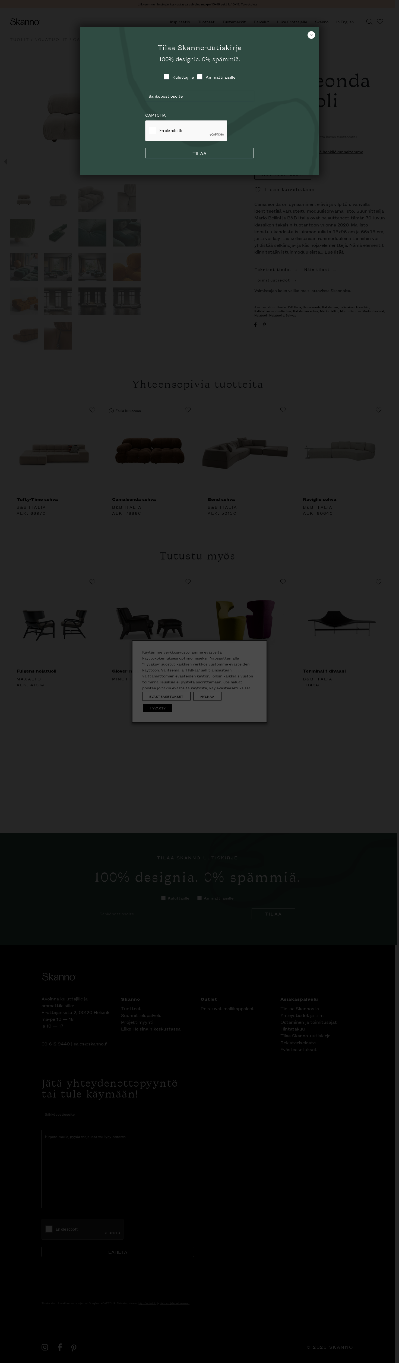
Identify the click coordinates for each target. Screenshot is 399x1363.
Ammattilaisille (220, 77)
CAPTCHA (155, 115)
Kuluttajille (183, 77)
